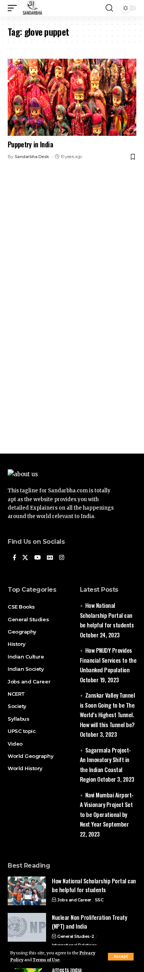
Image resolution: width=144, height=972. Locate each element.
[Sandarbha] (32, 8)
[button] (121, 956)
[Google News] (50, 558)
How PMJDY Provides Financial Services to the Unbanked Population (108, 660)
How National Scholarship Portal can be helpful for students (107, 615)
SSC (99, 900)
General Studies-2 (75, 936)
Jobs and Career (74, 900)
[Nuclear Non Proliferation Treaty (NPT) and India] (27, 927)
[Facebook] (14, 558)
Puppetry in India (30, 144)
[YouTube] (37, 558)
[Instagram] (61, 558)
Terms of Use (46, 959)
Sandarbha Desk (32, 156)
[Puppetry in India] (72, 97)
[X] (25, 558)
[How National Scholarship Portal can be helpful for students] (27, 890)
